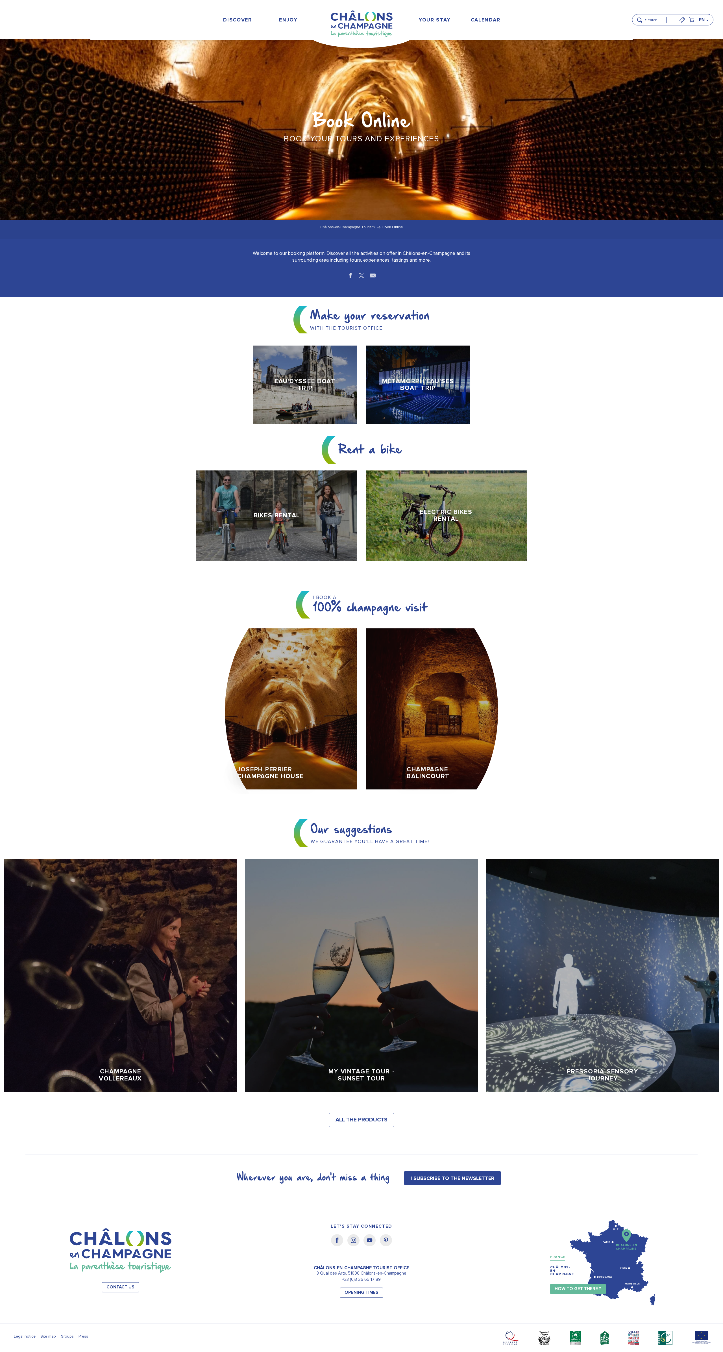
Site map (48, 1336)
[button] (657, 17)
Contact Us (120, 1287)
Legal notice (25, 1336)
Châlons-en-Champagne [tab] (562, 1270)
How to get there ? (578, 1289)
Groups (67, 1336)
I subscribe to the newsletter (452, 1178)
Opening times (361, 1292)
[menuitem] (237, 19)
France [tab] (557, 1257)
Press (83, 1336)
